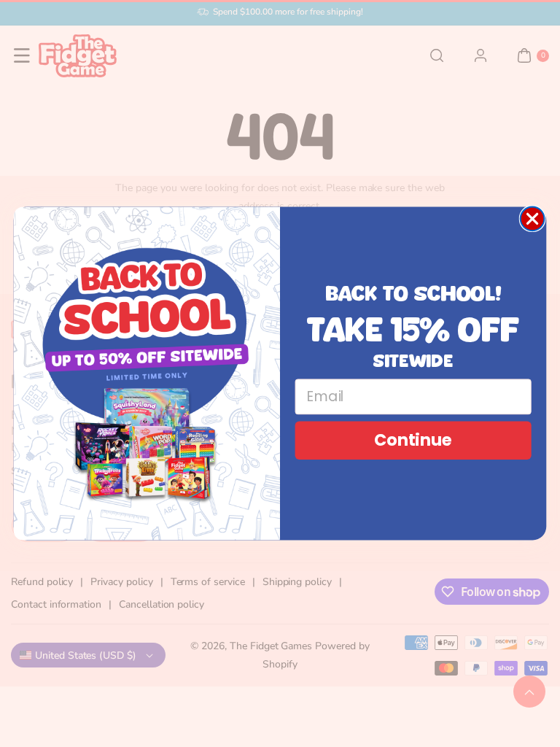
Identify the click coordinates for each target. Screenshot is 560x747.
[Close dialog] (533, 219)
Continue (413, 440)
